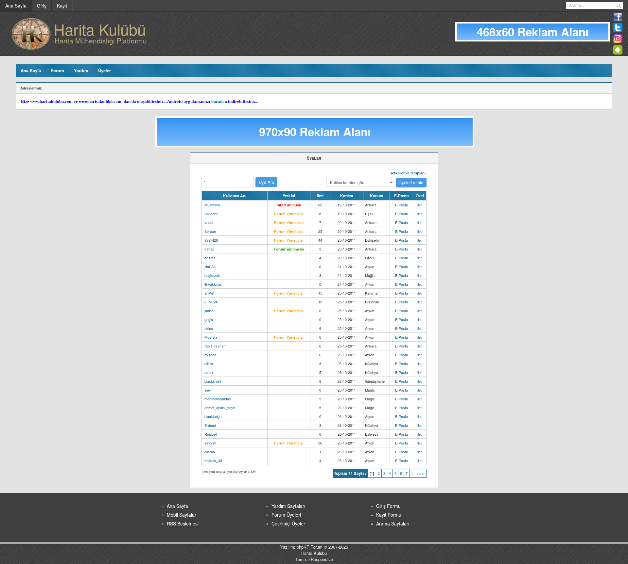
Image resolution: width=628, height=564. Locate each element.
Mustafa (210, 337)
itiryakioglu (212, 284)
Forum (57, 70)
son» (421, 473)
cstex (208, 372)
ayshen (210, 354)
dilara (208, 363)
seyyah (210, 442)
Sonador (211, 213)
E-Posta (401, 204)
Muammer (212, 204)
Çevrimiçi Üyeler (288, 523)
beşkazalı (211, 275)
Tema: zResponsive (314, 559)
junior (208, 310)
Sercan (210, 231)
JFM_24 (211, 301)
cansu (209, 248)
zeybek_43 (213, 460)
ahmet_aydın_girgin (219, 407)
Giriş (41, 5)
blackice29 (212, 381)
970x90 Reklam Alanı (315, 131)
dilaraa (209, 451)
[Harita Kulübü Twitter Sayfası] (617, 30)
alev (207, 390)
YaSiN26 (211, 240)
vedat (208, 222)
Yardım (81, 70)
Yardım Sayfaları (288, 506)
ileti (419, 204)
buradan (219, 101)
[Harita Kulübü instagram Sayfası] (617, 41)
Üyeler (104, 70)
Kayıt (62, 5)
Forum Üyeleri (286, 514)
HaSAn (210, 266)
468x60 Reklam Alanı (533, 32)
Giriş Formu (388, 506)
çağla (208, 319)
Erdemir (210, 425)
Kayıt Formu (388, 514)
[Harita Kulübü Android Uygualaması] (618, 52)
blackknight (213, 416)
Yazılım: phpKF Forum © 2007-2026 (314, 547)
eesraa (210, 257)
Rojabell (210, 434)
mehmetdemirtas (217, 398)
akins (208, 328)
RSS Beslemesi (183, 523)
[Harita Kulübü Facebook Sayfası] (617, 20)
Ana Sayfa (15, 5)
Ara (619, 6)
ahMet (209, 293)
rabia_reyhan (214, 345)
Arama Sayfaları (392, 523)
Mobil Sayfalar (181, 514)
